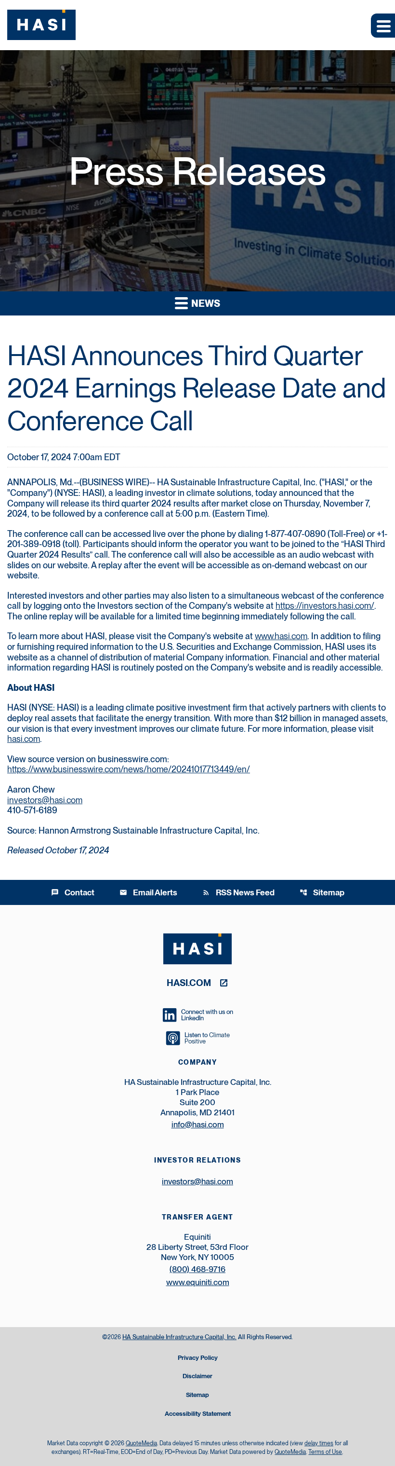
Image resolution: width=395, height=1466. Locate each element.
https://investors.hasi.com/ (325, 606)
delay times (318, 1443)
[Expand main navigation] (383, 26)
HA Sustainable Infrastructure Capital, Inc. (179, 1337)
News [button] (204, 303)
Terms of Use (325, 1452)
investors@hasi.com (44, 800)
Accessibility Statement (198, 1414)
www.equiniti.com (197, 1282)
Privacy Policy (198, 1358)
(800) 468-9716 (197, 1269)
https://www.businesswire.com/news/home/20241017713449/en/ (128, 769)
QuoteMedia (141, 1443)
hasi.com (23, 739)
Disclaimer (197, 1376)
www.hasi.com (281, 636)
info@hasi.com (197, 1124)
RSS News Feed (238, 892)
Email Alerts (148, 892)
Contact (72, 892)
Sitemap (322, 892)
